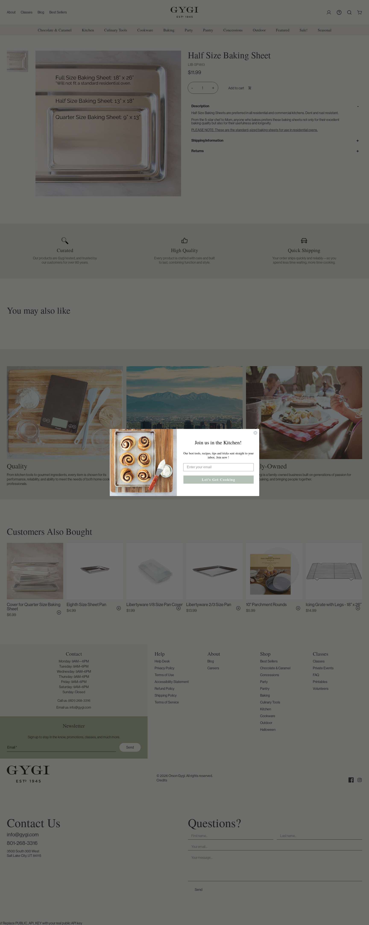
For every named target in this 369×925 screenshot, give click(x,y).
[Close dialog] (255, 433)
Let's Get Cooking (218, 479)
